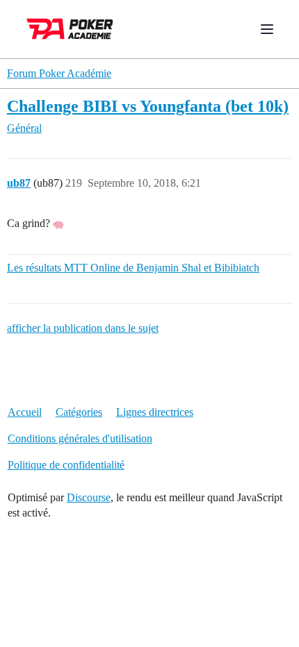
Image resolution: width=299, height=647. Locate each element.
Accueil (25, 412)
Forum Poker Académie (59, 73)
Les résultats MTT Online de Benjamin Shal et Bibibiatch (133, 268)
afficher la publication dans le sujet (83, 328)
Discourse (89, 497)
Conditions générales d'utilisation (80, 438)
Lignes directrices (154, 412)
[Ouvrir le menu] (267, 29)
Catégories (79, 412)
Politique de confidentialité (66, 465)
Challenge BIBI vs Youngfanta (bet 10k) (148, 105)
